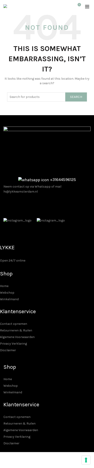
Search (76, 97)
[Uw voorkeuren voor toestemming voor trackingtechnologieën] (86, 460)
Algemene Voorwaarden (17, 337)
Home (4, 286)
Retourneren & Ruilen (16, 330)
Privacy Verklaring (13, 344)
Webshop (7, 293)
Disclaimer (8, 350)
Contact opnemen (13, 324)
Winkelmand (9, 299)
